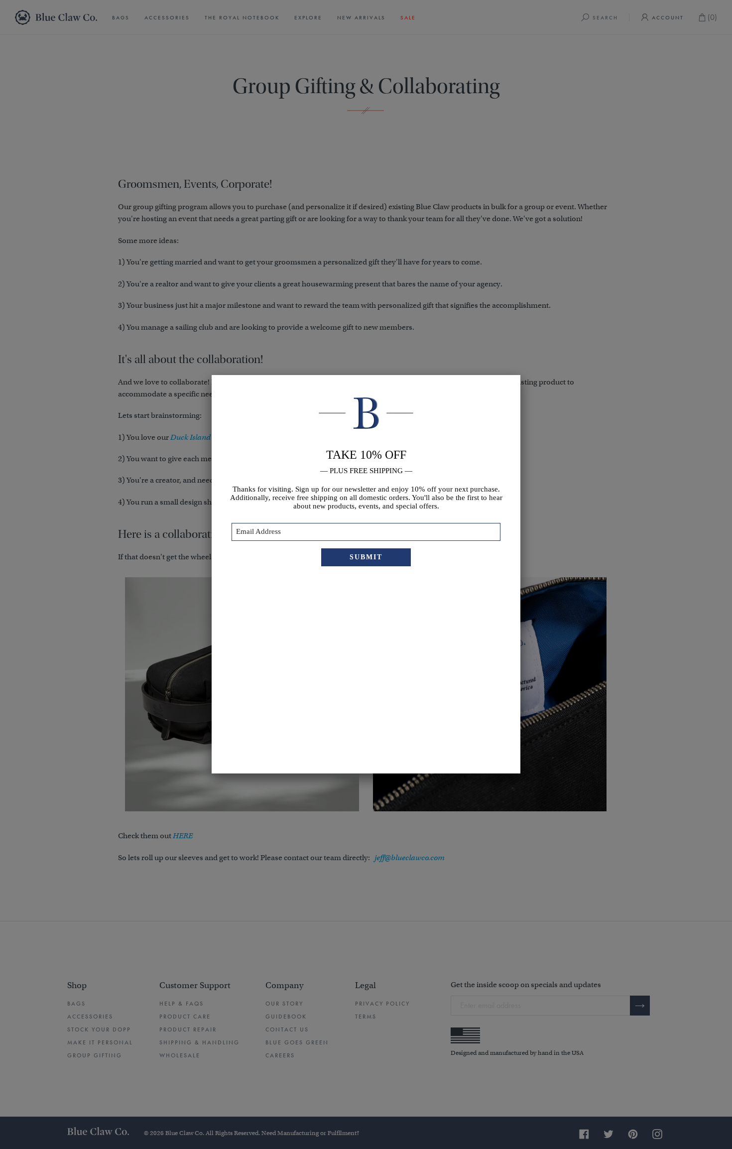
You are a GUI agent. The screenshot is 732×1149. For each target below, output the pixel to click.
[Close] (520, 375)
